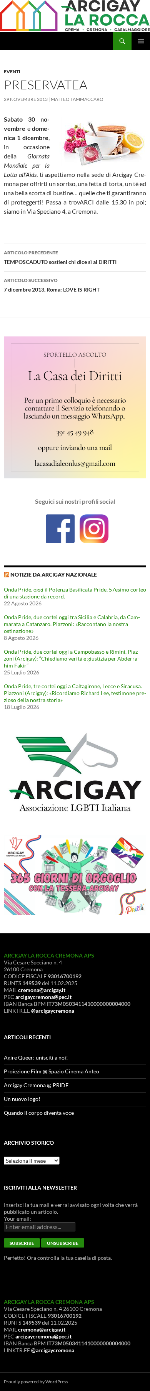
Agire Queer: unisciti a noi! (36, 1057)
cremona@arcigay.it (41, 990)
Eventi (12, 71)
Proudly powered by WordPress (36, 1381)
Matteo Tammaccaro (77, 99)
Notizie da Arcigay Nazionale (53, 574)
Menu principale (141, 41)
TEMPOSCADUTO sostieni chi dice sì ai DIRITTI (60, 257)
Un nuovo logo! (22, 1099)
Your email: (17, 1218)
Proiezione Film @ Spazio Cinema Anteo (51, 1071)
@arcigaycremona (52, 1010)
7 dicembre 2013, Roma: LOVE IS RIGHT (52, 285)
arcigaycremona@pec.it (43, 997)
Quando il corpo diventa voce (39, 1112)
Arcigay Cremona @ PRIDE (36, 1085)
